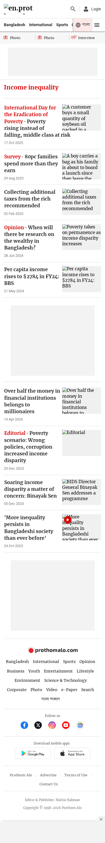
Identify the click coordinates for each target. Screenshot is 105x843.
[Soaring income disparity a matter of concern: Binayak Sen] (81, 492)
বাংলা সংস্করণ (50, 699)
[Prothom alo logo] (52, 652)
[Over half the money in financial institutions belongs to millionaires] (81, 401)
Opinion (87, 661)
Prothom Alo (21, 775)
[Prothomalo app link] (32, 754)
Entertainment (58, 671)
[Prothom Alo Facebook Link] (27, 726)
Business (15, 671)
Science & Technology (65, 680)
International (40, 25)
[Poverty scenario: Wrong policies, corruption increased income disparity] (81, 443)
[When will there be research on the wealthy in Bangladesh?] (81, 237)
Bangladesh (14, 25)
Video (51, 689)
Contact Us (48, 784)
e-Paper (69, 689)
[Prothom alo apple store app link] (72, 754)
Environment (27, 680)
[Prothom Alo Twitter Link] (40, 726)
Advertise (48, 775)
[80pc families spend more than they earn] (81, 166)
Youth (34, 671)
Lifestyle (85, 671)
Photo (36, 689)
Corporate (17, 689)
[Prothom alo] (19, 9)
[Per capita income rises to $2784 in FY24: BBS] (81, 279)
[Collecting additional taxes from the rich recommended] (81, 202)
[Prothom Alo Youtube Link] (68, 726)
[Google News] (80, 726)
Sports (62, 25)
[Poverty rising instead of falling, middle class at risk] (81, 117)
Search (87, 689)
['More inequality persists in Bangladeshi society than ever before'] (81, 527)
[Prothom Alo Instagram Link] (54, 726)
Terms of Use (75, 775)
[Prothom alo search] (73, 9)
